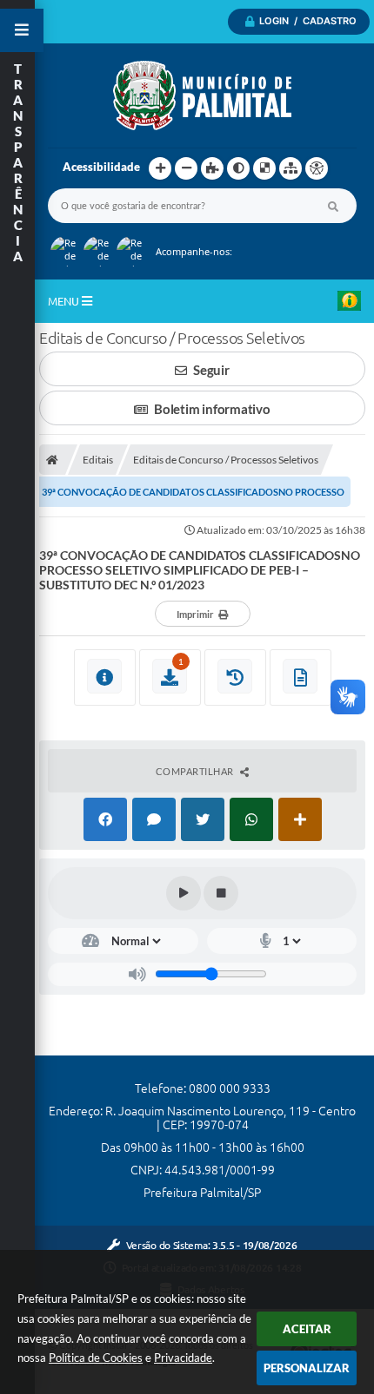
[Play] (183, 893)
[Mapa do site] (290, 168)
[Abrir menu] (21, 30)
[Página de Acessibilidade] (316, 168)
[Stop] (221, 893)
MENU (65, 301)
